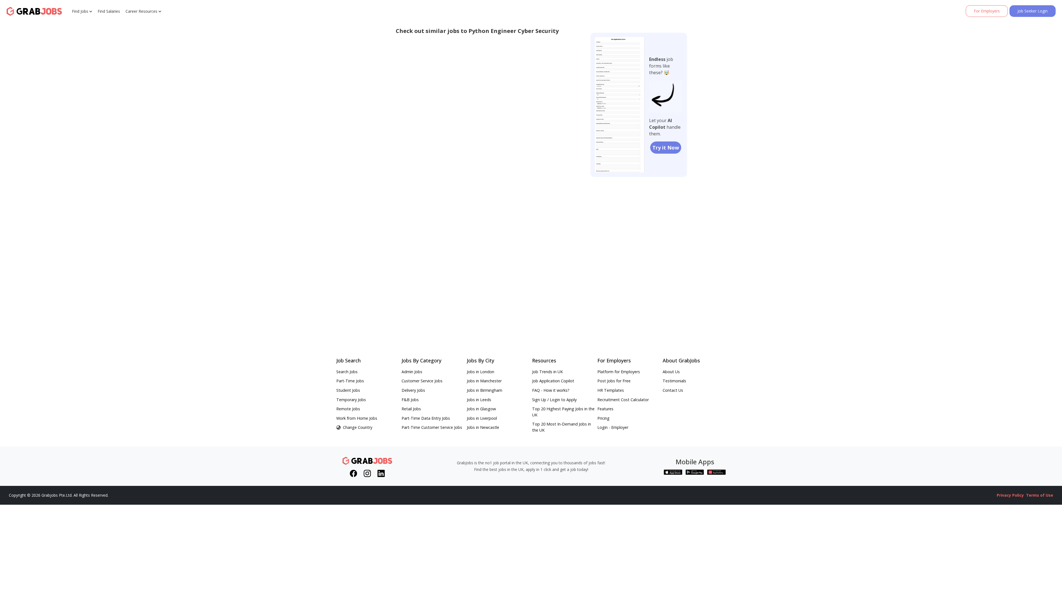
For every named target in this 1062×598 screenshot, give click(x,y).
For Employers (987, 11)
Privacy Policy (1010, 495)
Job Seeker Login (1032, 11)
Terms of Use (1039, 495)
